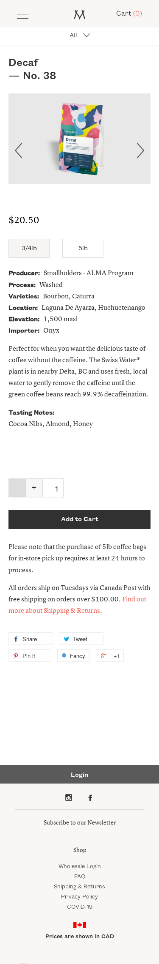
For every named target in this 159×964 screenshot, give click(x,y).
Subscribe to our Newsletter (80, 823)
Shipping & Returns (79, 887)
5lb (83, 248)
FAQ (79, 876)
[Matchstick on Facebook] (90, 797)
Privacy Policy (79, 897)
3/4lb (29, 248)
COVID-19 (79, 907)
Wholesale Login (80, 866)
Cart (129, 13)
